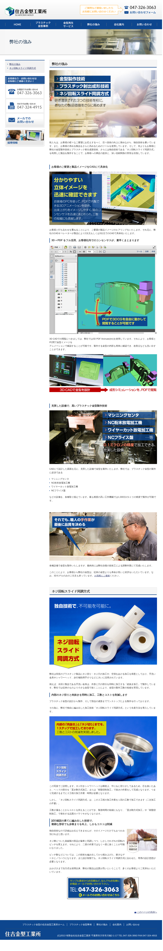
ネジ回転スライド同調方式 (22, 68)
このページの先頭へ (147, 912)
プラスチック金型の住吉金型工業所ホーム (43, 924)
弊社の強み (14, 64)
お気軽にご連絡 (102, 575)
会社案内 (117, 924)
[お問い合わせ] (103, 889)
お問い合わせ (133, 924)
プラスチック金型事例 (80, 924)
